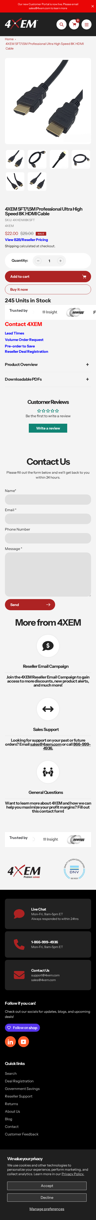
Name (10, 490)
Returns (11, 1104)
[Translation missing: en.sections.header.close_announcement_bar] (92, 6)
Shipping (12, 246)
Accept (47, 1185)
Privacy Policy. (73, 1174)
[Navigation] (86, 24)
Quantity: (20, 260)
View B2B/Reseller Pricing (26, 239)
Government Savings (22, 1088)
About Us (12, 1111)
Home (9, 39)
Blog (8, 1119)
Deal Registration (19, 1081)
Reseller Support (18, 1096)
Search (11, 1073)
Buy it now (19, 289)
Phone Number (17, 529)
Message (13, 548)
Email (11, 510)
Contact (12, 1126)
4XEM (9, 226)
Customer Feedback (22, 1134)
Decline (47, 1197)
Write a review (48, 428)
